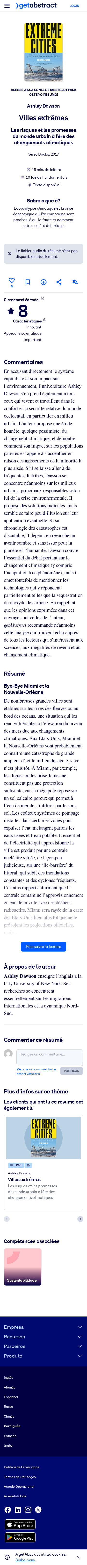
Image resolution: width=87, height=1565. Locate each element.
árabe (8, 1445)
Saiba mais (25, 1560)
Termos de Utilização (20, 1477)
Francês (10, 1436)
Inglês (8, 1377)
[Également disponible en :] (75, 282)
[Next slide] (80, 1219)
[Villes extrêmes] (43, 1138)
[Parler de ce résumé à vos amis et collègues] (59, 282)
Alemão (9, 1387)
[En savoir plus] (42, 298)
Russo (8, 1406)
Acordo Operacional (19, 1486)
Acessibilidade (15, 1496)
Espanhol (11, 1397)
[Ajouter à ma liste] (43, 282)
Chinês (9, 1416)
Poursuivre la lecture (43, 946)
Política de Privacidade (21, 1467)
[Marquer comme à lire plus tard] (27, 282)
